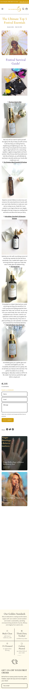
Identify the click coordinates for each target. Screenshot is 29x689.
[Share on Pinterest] (13, 429)
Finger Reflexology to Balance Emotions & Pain (13, 463)
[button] (23, 9)
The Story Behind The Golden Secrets (13, 499)
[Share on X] (10, 429)
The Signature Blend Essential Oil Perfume (15, 162)
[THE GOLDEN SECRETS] (14, 9)
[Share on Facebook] (7, 429)
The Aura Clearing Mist (15, 102)
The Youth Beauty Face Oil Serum (15, 325)
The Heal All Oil (15, 266)
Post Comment (7, 420)
